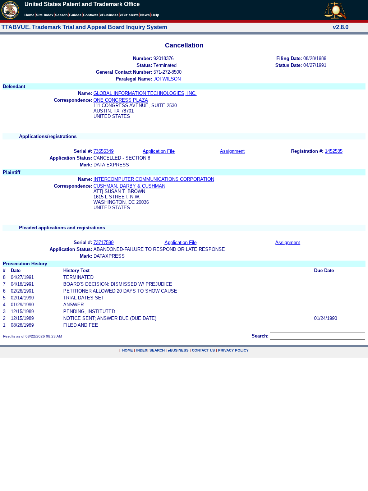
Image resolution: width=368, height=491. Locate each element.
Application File (159, 151)
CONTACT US (203, 350)
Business (109, 15)
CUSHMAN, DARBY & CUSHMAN (129, 186)
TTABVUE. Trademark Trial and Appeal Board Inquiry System (84, 27)
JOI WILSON (167, 79)
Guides (75, 15)
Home (29, 15)
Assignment (232, 151)
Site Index (45, 15)
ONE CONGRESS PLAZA (120, 100)
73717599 (103, 242)
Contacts (90, 15)
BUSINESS (178, 350)
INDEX (141, 350)
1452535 (333, 151)
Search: (260, 336)
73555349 (103, 151)
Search (61, 15)
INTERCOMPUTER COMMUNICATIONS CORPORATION (153, 179)
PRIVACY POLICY (233, 350)
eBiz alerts (129, 15)
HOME (127, 350)
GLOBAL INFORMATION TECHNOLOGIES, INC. (145, 93)
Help (155, 15)
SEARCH (157, 350)
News (145, 15)
